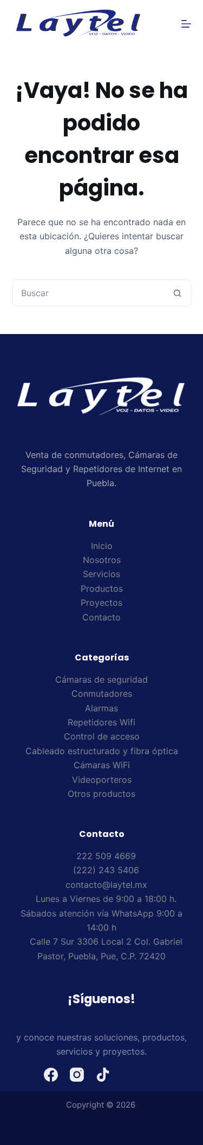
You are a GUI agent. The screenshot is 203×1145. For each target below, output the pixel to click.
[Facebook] (51, 1075)
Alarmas (101, 708)
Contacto (101, 617)
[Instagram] (77, 1075)
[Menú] (186, 24)
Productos (102, 588)
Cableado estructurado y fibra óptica (101, 750)
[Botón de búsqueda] (178, 293)
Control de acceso (102, 736)
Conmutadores (101, 693)
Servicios (101, 573)
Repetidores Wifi (101, 722)
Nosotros (102, 559)
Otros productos (101, 793)
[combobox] (89, 292)
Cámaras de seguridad (101, 679)
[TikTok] (103, 1075)
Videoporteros (102, 779)
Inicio (102, 545)
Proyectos (101, 602)
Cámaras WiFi (102, 765)
